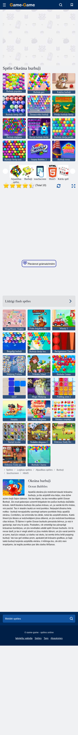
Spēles (9, 470)
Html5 (25, 473)
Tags (46, 638)
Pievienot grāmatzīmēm (41, 263)
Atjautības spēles (44, 470)
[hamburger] (4, 4)
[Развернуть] (73, 186)
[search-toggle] (61, 4)
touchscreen (12, 473)
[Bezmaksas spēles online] (22, 4)
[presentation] (5, 171)
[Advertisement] (33, 37)
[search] (71, 619)
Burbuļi (60, 470)
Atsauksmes (57, 638)
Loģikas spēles (24, 470)
